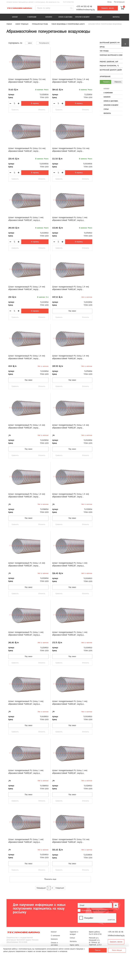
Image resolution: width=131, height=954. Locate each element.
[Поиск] (71, 8)
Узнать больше (117, 950)
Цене (29, 43)
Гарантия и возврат (82, 17)
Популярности (43, 43)
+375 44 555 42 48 (84, 7)
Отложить (41, 110)
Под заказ (72, 311)
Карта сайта (74, 945)
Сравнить (15, 110)
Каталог (15, 17)
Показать (106, 82)
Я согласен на (97, 910)
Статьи (99, 17)
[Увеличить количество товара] (18, 103)
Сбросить (117, 82)
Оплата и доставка (65, 17)
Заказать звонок (107, 8)
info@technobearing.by (85, 10)
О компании (32, 17)
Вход (109, 2)
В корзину (35, 103)
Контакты (116, 17)
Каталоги (48, 17)
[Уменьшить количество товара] (10, 103)
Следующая (60, 888)
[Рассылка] (115, 905)
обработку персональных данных (102, 910)
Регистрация (119, 2)
